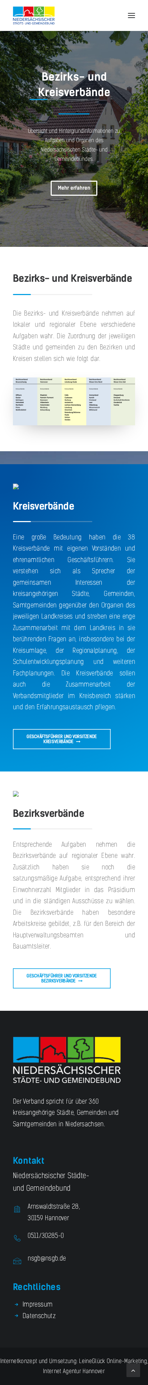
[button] (131, 15)
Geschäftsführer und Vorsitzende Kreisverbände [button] (62, 739)
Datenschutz (39, 1316)
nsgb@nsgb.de (47, 1258)
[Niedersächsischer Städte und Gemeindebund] (34, 15)
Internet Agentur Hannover (74, 1371)
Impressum (37, 1304)
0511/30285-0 (46, 1236)
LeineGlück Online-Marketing (112, 1361)
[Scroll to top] (133, 1370)
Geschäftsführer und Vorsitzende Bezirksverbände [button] (62, 978)
